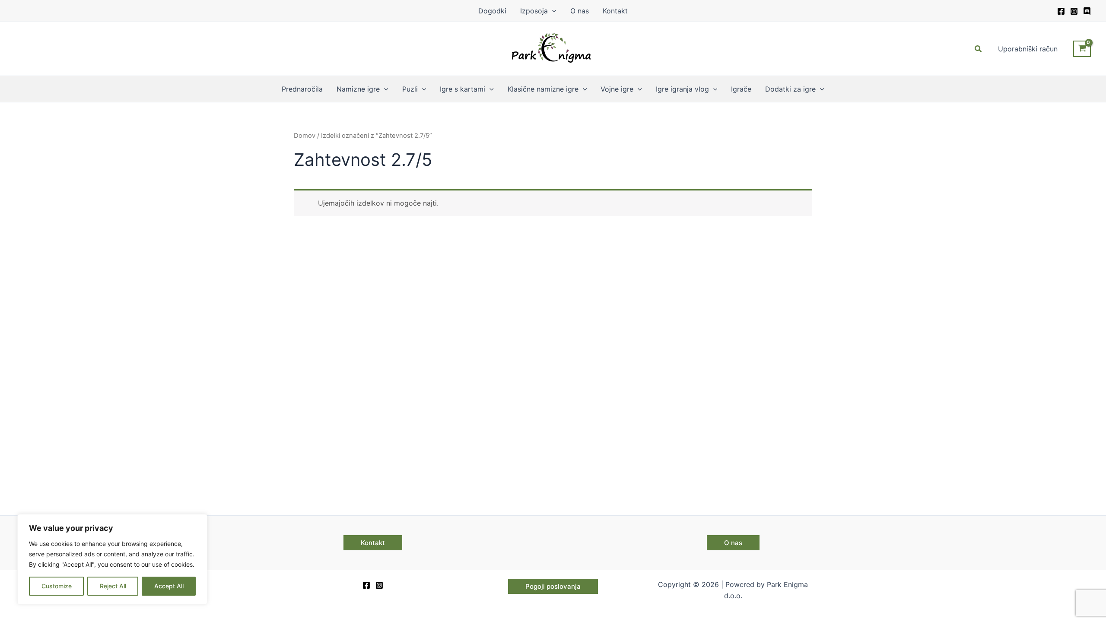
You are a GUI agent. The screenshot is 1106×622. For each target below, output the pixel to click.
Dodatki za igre (790, 89)
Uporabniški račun (1028, 48)
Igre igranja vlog (682, 89)
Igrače (741, 89)
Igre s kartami (462, 89)
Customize (56, 586)
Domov (304, 136)
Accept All (169, 586)
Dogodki (492, 10)
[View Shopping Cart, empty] (1082, 49)
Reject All (113, 586)
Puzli (410, 89)
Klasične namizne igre (543, 89)
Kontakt (615, 10)
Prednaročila (302, 89)
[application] (552, 11)
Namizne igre (358, 89)
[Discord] (1087, 11)
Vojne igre (617, 89)
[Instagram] (1074, 11)
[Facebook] (1061, 11)
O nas (579, 10)
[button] (978, 49)
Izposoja (534, 10)
